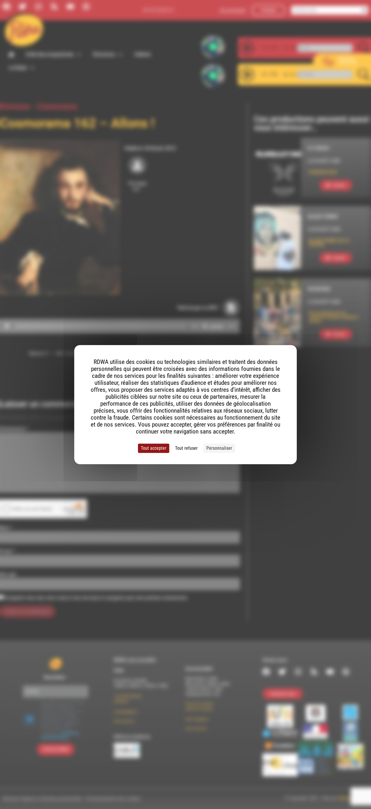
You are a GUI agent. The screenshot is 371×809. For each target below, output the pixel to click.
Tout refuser (186, 448)
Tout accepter (153, 448)
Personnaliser (219, 448)
